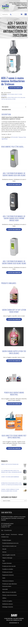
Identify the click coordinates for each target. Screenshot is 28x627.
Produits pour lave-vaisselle (9, 566)
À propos (8, 534)
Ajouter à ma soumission (15, 87)
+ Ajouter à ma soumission (13, 184)
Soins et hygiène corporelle (10, 316)
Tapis (3, 560)
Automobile (5, 589)
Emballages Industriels (7, 607)
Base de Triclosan (18, 97)
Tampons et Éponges (7, 558)
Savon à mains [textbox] (13, 500)
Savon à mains (10, 94)
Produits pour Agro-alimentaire (9, 584)
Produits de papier (6, 540)
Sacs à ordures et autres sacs (9, 546)
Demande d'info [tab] (6, 109)
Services (4, 552)
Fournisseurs (14, 534)
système (13, 99)
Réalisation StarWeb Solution (14, 620)
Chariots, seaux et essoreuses (9, 595)
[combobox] (14, 501)
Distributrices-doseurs (7, 179)
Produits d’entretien (7, 563)
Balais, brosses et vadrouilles (9, 592)
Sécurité (4, 549)
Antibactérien (10, 97)
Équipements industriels (8, 575)
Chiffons (4, 598)
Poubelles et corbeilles (7, 569)
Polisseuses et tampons (8, 581)
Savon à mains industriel (14, 400)
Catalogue (20, 534)
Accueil (2, 534)
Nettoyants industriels (21, 398)
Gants (3, 578)
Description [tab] (5, 107)
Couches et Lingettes (7, 601)
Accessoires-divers (6, 586)
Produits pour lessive (7, 572)
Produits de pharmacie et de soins (10, 543)
